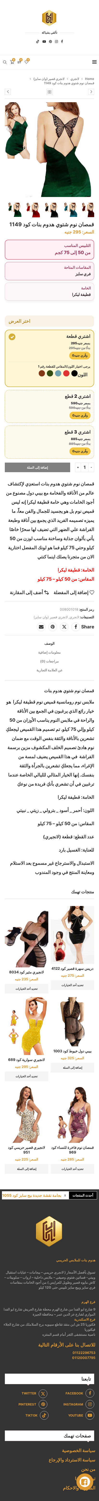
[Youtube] (44, 41)
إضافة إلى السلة (37, 467)
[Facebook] (62, 41)
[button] (65, 1195)
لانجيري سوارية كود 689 (26, 1059)
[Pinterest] (50, 41)
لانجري (74, 79)
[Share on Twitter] (64, 627)
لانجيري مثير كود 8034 (26, 972)
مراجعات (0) (49, 661)
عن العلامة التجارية (49, 670)
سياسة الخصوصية (78, 1450)
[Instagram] (56, 41)
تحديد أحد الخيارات (72, 985)
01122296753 (84, 1353)
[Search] (4, 62)
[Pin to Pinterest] (52, 627)
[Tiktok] (37, 41)
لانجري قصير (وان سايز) (48, 79)
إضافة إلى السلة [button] (72, 1067)
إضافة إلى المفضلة (71, 592)
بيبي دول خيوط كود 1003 (72, 1051)
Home (89, 79)
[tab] (49, 643)
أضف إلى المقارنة (26, 592)
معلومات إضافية (49, 652)
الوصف (49, 643)
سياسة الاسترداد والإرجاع (72, 1460)
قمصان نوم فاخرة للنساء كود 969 (72, 1150)
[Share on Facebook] (75, 627)
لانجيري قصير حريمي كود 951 (26, 1150)
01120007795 (83, 1358)
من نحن (88, 1469)
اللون (82, 374)
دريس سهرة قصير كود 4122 (72, 968)
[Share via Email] (41, 627)
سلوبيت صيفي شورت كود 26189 (34, 1195)
